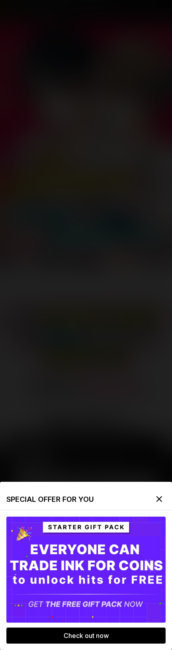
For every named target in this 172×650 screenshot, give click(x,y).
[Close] (159, 499)
